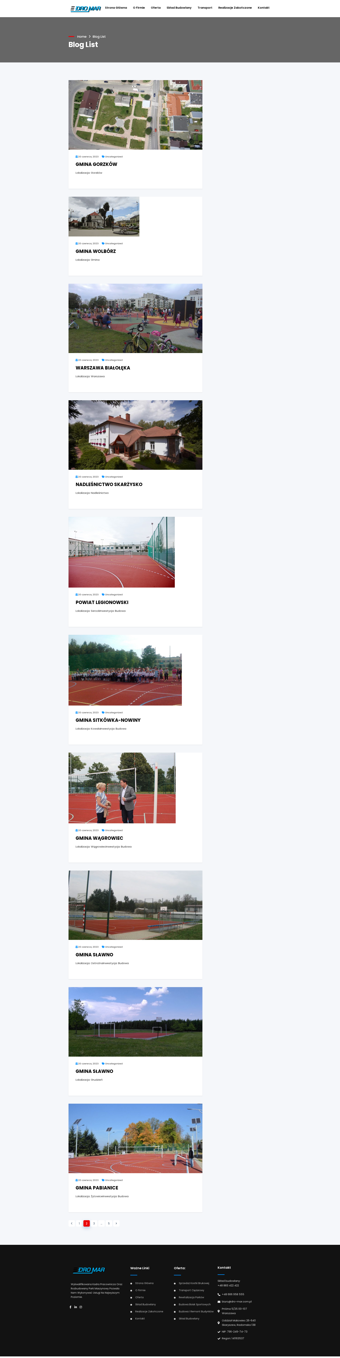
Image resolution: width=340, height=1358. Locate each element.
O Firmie (139, 8)
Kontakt (264, 8)
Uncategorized (114, 156)
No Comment (186, 181)
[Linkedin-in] (76, 1307)
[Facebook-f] (71, 1307)
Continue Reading (88, 181)
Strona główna (116, 8)
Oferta (156, 8)
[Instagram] (81, 1307)
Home (82, 36)
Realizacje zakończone (235, 8)
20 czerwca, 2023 (88, 156)
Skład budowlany (179, 8)
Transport (205, 8)
